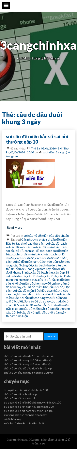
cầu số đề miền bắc (35, 287)
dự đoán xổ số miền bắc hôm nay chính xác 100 (32, 402)
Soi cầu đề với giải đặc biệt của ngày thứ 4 (36, 314)
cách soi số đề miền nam (22, 261)
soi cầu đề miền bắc (33, 305)
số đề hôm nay (13, 419)
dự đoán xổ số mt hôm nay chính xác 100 (28, 410)
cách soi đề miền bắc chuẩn (30, 254)
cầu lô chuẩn (35, 276)
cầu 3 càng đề (22, 265)
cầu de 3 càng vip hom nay (33, 269)
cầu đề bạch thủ (42, 272)
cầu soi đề (56, 287)
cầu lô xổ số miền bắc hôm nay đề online (33, 283)
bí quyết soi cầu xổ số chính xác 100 (26, 390)
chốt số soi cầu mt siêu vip (20, 398)
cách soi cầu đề (49, 243)
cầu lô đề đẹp (61, 279)
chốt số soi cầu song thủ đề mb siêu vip (28, 360)
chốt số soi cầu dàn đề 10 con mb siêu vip (29, 356)
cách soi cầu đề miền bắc (43, 247)
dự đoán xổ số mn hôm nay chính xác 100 (29, 406)
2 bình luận (20, 316)
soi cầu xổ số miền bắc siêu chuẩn (46, 235)
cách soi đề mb (34, 250)
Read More (14, 227)
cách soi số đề (24, 258)
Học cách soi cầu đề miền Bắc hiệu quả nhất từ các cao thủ (38, 290)
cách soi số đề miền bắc (51, 258)
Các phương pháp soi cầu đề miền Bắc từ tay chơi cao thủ (36, 241)
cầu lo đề (44, 279)
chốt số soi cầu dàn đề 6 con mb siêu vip (28, 372)
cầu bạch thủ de (44, 265)
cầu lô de (51, 276)
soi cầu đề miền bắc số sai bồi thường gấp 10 (37, 139)
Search (50, 336)
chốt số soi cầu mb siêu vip (20, 394)
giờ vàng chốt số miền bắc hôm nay (25, 415)
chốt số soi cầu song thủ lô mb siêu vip (27, 364)
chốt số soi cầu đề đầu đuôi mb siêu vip (28, 368)
